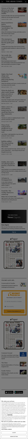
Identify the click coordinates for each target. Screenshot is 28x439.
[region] (14, 418)
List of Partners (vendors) (6, 429)
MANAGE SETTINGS (14, 436)
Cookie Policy (10, 414)
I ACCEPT (14, 432)
